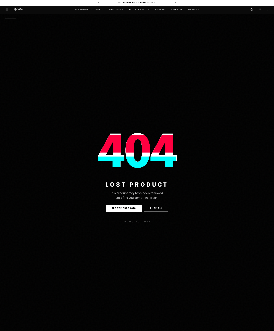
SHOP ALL (156, 208)
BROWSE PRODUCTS (124, 208)
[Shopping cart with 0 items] (268, 9)
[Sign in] (260, 9)
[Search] (251, 10)
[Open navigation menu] (6, 9)
